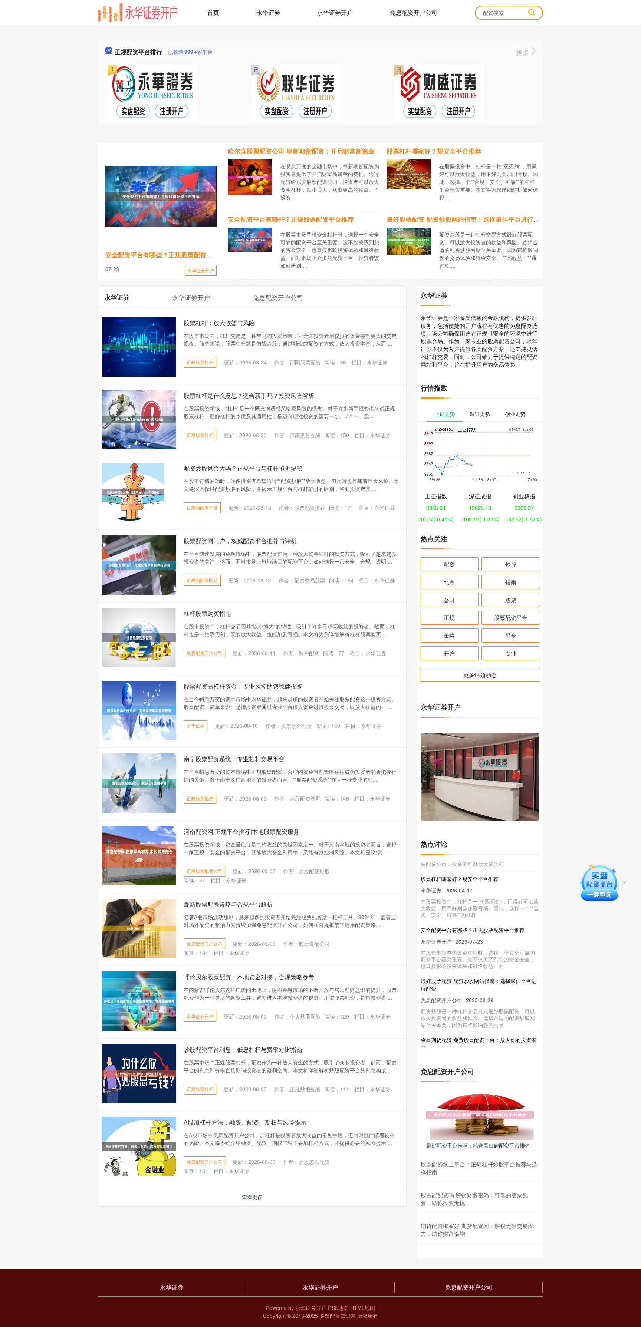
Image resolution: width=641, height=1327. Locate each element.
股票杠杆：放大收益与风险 (219, 322)
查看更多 (252, 1197)
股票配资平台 (510, 617)
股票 (510, 600)
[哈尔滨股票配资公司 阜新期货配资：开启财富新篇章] (250, 176)
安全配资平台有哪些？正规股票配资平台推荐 (168, 254)
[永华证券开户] (137, 12)
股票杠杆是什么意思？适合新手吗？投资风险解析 (249, 395)
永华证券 (268, 12)
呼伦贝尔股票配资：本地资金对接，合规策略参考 (249, 977)
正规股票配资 (200, 798)
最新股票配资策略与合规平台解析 (228, 904)
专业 (510, 653)
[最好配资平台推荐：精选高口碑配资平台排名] (480, 1114)
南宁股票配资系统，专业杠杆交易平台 (234, 759)
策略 (449, 635)
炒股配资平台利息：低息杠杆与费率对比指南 (243, 1049)
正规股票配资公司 (204, 871)
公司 (449, 600)
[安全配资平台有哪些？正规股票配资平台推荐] (161, 196)
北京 (449, 582)
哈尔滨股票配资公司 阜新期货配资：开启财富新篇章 (301, 150)
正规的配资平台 (202, 507)
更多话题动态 (480, 675)
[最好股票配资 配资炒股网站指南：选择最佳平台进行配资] (409, 240)
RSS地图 (338, 1307)
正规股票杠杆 (200, 362)
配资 (449, 564)
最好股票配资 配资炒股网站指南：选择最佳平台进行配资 (466, 219)
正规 (449, 617)
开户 (449, 653)
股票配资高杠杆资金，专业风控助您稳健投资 (243, 686)
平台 (510, 635)
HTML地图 (362, 1307)
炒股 (510, 564)
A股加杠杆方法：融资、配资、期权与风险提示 (245, 1122)
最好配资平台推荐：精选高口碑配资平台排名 (478, 1145)
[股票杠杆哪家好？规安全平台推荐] (409, 173)
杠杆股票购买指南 (207, 613)
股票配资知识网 (337, 1315)
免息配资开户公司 (413, 12)
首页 (213, 12)
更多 (523, 52)
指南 (510, 582)
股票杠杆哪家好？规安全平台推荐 (434, 150)
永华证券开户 (335, 12)
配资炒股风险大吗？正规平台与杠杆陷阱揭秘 (243, 468)
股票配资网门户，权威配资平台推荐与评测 (240, 541)
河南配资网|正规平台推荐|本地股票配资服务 (241, 831)
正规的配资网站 (202, 580)
